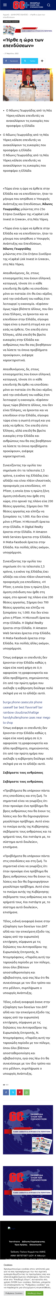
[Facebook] (6, 1092)
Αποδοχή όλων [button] (34, 1293)
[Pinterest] (20, 1092)
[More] (42, 61)
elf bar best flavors (22, 707)
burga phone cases (15, 702)
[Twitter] (13, 1092)
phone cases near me (33, 717)
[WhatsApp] (27, 1092)
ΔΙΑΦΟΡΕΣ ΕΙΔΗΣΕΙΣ (19, 14)
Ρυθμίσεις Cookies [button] (14, 1293)
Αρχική (6, 14)
